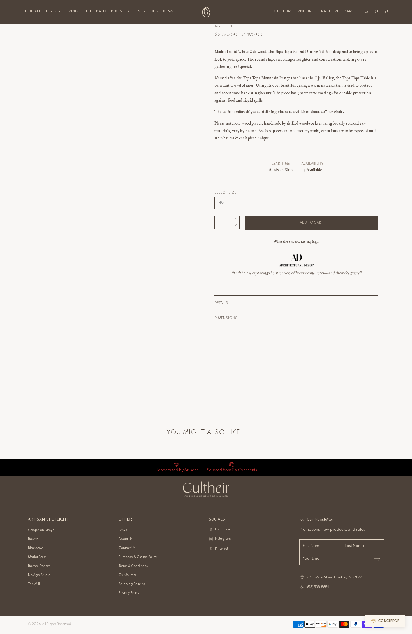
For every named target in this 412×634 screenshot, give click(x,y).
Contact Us (127, 548)
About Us (125, 539)
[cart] (387, 11)
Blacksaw (35, 548)
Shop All (31, 11)
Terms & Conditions (133, 566)
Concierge (388, 621)
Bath (101, 11)
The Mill (34, 584)
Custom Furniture (294, 11)
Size (232, 192)
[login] (376, 11)
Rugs (116, 11)
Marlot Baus (37, 557)
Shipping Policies (132, 584)
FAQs (123, 530)
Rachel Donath (39, 566)
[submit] (377, 558)
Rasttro (33, 539)
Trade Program (336, 11)
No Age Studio (39, 575)
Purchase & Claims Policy (138, 557)
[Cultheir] (206, 12)
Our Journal (128, 575)
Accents (136, 11)
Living (71, 11)
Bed (87, 11)
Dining (53, 11)
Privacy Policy (129, 593)
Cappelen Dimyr (41, 530)
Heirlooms (161, 11)
